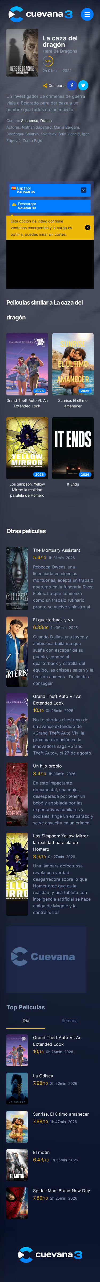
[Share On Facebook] (72, 85)
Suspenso (29, 120)
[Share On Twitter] (83, 85)
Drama (46, 120)
